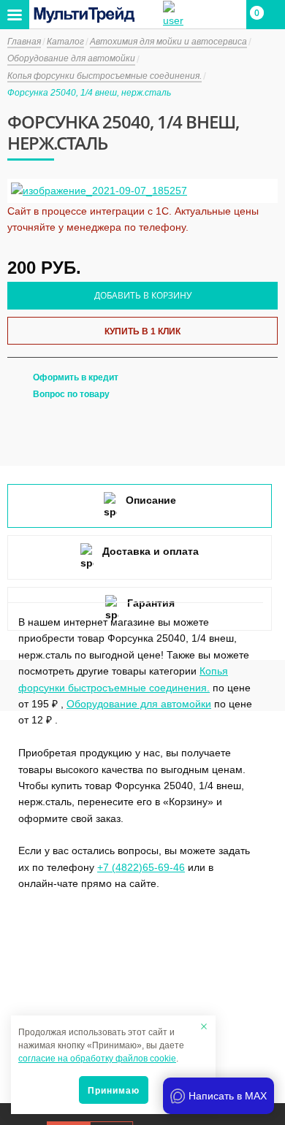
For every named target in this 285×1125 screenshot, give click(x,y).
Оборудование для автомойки (138, 704)
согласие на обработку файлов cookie (97, 1058)
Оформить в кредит (75, 377)
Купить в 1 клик (142, 331)
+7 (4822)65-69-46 (141, 867)
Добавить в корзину (142, 295)
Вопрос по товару (71, 394)
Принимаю (114, 1091)
